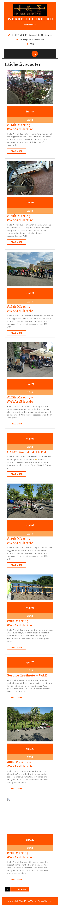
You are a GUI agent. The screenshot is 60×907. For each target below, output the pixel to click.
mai (28, 293)
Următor (22, 889)
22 (32, 749)
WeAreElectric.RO (30, 19)
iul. (28, 111)
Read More (18, 152)
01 (32, 202)
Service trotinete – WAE (27, 675)
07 (32, 438)
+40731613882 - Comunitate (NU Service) (32, 35)
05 (32, 525)
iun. (28, 202)
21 (32, 384)
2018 (30, 119)
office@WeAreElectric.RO (32, 39)
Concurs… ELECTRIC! (26, 452)
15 (32, 111)
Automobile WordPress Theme (22, 901)
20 (32, 839)
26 (32, 662)
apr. (28, 662)
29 (32, 293)
